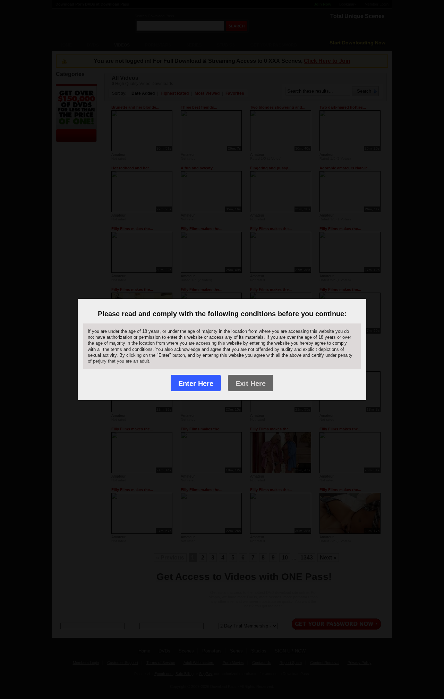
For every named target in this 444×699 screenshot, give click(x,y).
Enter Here (195, 383)
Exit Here (251, 383)
